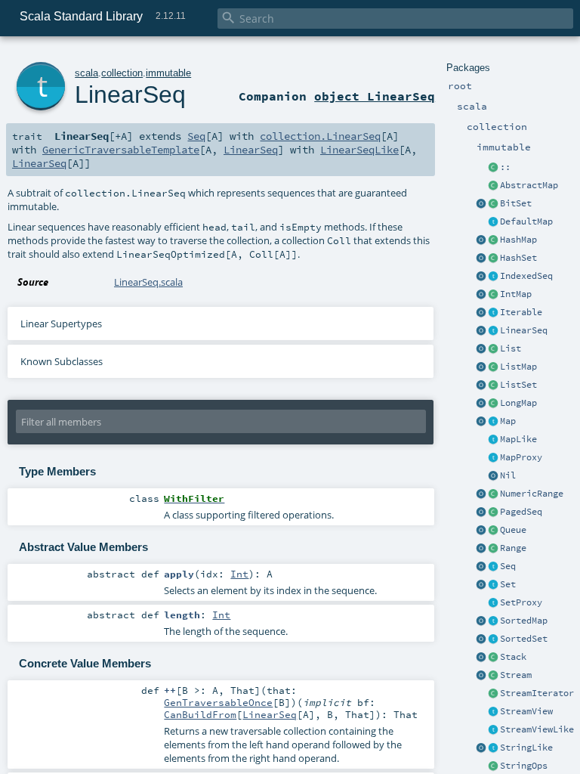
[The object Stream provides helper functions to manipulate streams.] (481, 676)
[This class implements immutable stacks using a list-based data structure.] (493, 658)
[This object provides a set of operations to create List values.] (481, 349)
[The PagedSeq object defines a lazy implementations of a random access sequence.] (481, 512)
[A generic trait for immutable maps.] (493, 422)
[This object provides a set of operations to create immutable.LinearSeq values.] (481, 331)
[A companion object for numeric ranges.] (481, 494)
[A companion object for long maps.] (481, 404)
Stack (513, 657)
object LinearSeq (374, 96)
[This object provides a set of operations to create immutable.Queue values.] (481, 531)
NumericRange (531, 493)
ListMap (518, 366)
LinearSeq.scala (148, 282)
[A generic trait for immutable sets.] (493, 585)
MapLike (518, 439)
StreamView (526, 711)
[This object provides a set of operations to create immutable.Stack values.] (481, 658)
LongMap (518, 403)
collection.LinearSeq (320, 136)
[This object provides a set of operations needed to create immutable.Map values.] (481, 422)
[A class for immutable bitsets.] (493, 204)
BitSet (516, 203)
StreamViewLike (537, 729)
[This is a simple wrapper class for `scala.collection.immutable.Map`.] (493, 458)
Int (239, 574)
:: (505, 167)
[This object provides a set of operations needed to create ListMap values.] (481, 367)
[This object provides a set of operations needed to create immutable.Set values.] (481, 585)
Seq (508, 566)
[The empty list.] (493, 476)
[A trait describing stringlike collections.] (493, 748)
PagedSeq (521, 511)
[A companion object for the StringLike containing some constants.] (481, 748)
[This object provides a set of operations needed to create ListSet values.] (481, 385)
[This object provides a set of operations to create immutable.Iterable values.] (481, 313)
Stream (516, 675)
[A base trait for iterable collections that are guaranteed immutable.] (493, 313)
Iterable (521, 312)
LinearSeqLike (359, 149)
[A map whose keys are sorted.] (493, 621)
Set (508, 584)
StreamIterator (537, 693)
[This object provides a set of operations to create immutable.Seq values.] (481, 567)
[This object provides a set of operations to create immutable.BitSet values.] (481, 204)
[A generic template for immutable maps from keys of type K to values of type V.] (493, 440)
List (510, 348)
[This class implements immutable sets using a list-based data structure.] (493, 385)
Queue (513, 530)
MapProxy (521, 457)
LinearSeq (524, 330)
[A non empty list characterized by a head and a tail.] (493, 168)
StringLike (526, 747)
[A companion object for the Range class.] (481, 549)
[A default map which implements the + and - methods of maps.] (493, 222)
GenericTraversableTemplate (120, 149)
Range (513, 548)
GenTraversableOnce (218, 702)
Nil (508, 475)
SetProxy (521, 602)
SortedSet (524, 638)
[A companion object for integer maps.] (481, 295)
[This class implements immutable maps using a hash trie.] (493, 240)
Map (508, 421)
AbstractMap (529, 185)
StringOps (524, 765)
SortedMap (524, 620)
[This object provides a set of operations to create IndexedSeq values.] (481, 277)
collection (122, 73)
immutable (168, 73)
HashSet (518, 257)
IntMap (516, 294)
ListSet (518, 384)
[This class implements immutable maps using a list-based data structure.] (493, 367)
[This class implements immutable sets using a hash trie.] (493, 258)
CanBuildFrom (200, 714)
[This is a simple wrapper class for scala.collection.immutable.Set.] (493, 603)
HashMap (518, 239)
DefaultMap (526, 221)
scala (86, 73)
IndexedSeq (526, 276)
